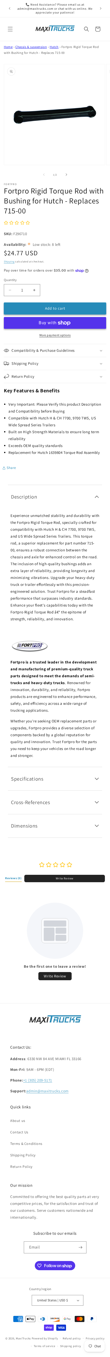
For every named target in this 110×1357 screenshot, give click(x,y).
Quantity (10, 280)
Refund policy (72, 1338)
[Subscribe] (80, 1247)
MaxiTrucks (23, 1338)
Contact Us (19, 1132)
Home (8, 47)
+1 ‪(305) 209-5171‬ (37, 1080)
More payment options (55, 335)
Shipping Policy (23, 1155)
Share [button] (11, 467)
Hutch (54, 47)
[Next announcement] (100, 8)
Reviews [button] (13, 878)
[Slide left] (43, 174)
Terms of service (44, 1346)
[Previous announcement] (9, 8)
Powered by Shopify (45, 1338)
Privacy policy (95, 1338)
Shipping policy (70, 1346)
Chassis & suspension (31, 47)
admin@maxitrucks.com (47, 1090)
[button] (10, 29)
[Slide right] (66, 174)
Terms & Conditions (26, 1143)
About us (17, 1120)
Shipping (9, 261)
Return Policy (21, 1166)
